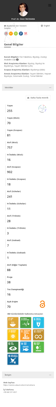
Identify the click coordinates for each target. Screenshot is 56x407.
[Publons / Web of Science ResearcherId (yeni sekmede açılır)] (21, 34)
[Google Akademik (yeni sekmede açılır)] (6, 34)
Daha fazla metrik (39, 97)
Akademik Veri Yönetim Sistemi (15, 26)
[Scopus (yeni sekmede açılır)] (11, 34)
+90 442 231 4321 (10, 392)
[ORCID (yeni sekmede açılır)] (16, 34)
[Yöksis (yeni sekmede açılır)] (26, 34)
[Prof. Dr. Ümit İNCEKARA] (23, 9)
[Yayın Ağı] (42, 108)
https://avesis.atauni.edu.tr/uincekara (19, 385)
